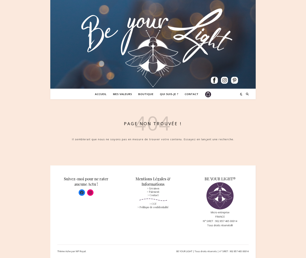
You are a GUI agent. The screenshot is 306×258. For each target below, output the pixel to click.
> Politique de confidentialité (153, 207)
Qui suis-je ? (169, 94)
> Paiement (153, 191)
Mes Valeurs (122, 94)
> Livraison (153, 188)
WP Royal (81, 251)
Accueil (101, 94)
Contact (192, 94)
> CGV (153, 204)
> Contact (153, 195)
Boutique (146, 94)
